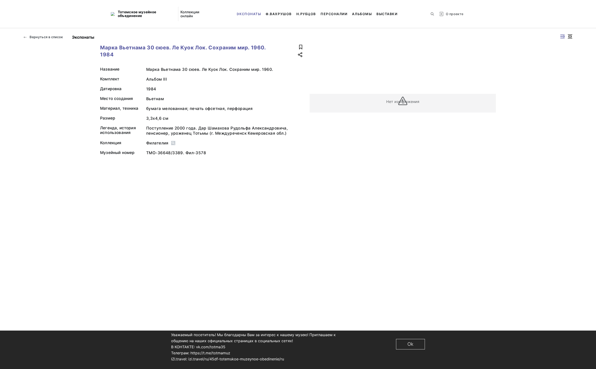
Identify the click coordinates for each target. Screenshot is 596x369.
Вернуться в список (46, 37)
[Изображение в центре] (570, 36)
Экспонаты (249, 14)
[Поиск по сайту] (432, 14)
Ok (410, 344)
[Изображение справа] (562, 36)
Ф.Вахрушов (278, 14)
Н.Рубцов (306, 14)
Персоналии (334, 14)
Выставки (386, 14)
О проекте (454, 14)
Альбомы (362, 14)
